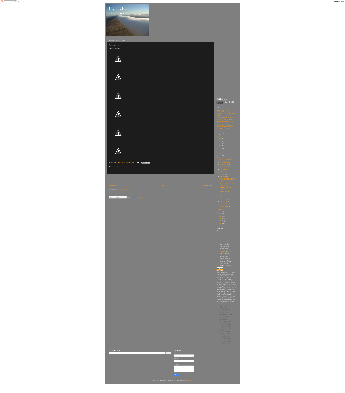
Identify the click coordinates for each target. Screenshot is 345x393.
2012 (220, 209)
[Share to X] (146, 163)
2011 (220, 211)
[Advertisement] (160, 179)
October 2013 (224, 164)
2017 (220, 148)
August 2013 (223, 169)
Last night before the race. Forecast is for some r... (227, 188)
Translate (140, 197)
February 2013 (224, 203)
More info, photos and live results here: (227, 184)
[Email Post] (137, 162)
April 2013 (223, 199)
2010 (220, 214)
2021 (220, 139)
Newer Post (113, 185)
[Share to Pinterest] (149, 163)
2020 (220, 141)
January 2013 (224, 206)
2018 (220, 146)
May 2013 (223, 176)
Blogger (189, 380)
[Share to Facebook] (147, 163)
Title (221, 196)
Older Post (208, 185)
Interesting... (223, 193)
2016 (220, 150)
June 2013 (223, 174)
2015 (220, 153)
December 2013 (224, 160)
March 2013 (223, 201)
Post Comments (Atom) (123, 189)
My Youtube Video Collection (225, 119)
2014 (220, 155)
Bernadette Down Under (223, 128)
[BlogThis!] (144, 163)
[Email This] (142, 163)
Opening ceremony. (225, 191)
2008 (220, 218)
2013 (220, 157)
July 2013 (223, 171)
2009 (220, 216)
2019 (220, 143)
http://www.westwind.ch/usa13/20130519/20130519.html (228, 180)
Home (161, 185)
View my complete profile (224, 234)
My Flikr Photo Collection (224, 117)
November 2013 (224, 162)
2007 (220, 221)
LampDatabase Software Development (224, 110)
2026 (220, 136)
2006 (220, 223)
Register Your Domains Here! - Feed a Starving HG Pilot (225, 126)
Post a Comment (116, 170)
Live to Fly (118, 8)
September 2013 (225, 167)
